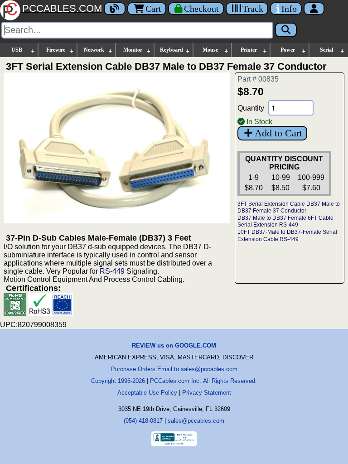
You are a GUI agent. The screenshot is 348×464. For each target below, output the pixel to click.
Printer (249, 50)
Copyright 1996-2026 (118, 380)
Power (287, 50)
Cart (153, 9)
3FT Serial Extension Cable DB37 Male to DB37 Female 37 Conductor (288, 207)
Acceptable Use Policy (147, 392)
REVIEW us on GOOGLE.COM (174, 345)
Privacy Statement (206, 392)
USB (16, 50)
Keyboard (171, 50)
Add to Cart (278, 133)
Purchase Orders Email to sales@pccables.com (174, 369)
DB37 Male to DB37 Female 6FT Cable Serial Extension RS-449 (285, 221)
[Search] (286, 30)
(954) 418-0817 (143, 420)
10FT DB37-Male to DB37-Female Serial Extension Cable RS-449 (287, 235)
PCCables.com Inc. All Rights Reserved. (203, 380)
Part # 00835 (258, 79)
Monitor (132, 50)
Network (94, 50)
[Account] (314, 8)
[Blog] (115, 8)
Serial (326, 50)
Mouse (210, 50)
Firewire (55, 50)
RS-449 (112, 271)
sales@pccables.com (196, 420)
